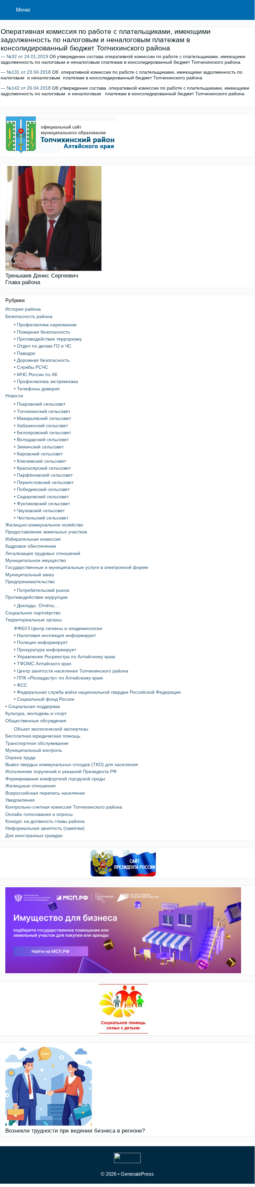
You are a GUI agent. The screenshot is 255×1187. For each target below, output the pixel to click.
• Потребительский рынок (41, 590)
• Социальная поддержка (32, 706)
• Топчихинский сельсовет (42, 411)
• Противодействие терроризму (48, 339)
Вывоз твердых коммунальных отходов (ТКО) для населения (71, 764)
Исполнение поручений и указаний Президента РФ (61, 771)
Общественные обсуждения (35, 720)
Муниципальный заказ (29, 574)
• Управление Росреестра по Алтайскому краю (64, 656)
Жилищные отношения (30, 785)
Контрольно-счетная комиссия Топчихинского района (63, 807)
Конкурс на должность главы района (45, 821)
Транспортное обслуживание (37, 743)
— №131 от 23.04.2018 (26, 72)
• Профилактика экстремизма (46, 381)
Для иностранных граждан (34, 835)
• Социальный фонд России (44, 699)
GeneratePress (137, 1174)
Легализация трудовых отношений (42, 553)
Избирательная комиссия (33, 539)
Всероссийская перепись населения (45, 793)
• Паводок (24, 353)
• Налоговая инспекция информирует (55, 635)
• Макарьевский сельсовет (42, 418)
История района (23, 309)
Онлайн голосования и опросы (39, 814)
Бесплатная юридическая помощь (42, 736)
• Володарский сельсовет (41, 439)
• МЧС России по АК (35, 374)
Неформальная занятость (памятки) (45, 828)
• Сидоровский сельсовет (41, 496)
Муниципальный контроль (33, 750)
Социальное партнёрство (33, 612)
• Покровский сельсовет (39, 404)
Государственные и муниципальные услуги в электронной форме (76, 567)
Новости (14, 395)
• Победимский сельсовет (42, 489)
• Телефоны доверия (37, 388)
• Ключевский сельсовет (40, 461)
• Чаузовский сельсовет (39, 510)
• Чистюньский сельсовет (41, 517)
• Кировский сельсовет (38, 453)
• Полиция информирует (41, 642)
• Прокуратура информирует (45, 649)
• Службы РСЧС (31, 367)
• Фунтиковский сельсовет (42, 503)
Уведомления (20, 800)
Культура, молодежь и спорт (36, 713)
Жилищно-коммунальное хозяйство (44, 524)
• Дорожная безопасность (42, 360)
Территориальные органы (33, 619)
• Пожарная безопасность (42, 332)
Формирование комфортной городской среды (55, 778)
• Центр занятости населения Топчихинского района (71, 670)
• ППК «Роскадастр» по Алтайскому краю (58, 677)
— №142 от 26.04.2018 (26, 88)
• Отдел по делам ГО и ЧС (42, 346)
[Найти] (245, 10)
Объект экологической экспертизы (51, 729)
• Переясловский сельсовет (44, 482)
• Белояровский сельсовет (42, 432)
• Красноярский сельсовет (42, 468)
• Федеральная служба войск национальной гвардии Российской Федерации (97, 692)
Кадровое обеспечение (30, 546)
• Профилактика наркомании (45, 324)
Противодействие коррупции (36, 597)
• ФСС (20, 685)
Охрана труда (20, 757)
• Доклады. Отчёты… (36, 605)
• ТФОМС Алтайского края (42, 663)
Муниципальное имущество (35, 560)
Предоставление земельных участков (46, 531)
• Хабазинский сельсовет (41, 425)
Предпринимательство (30, 581)
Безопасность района (28, 316)
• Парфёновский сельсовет (43, 475)
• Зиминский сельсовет (39, 446)
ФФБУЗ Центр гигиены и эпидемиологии (58, 628)
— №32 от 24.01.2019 (24, 56)
